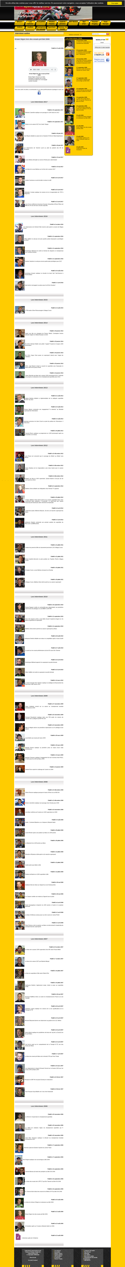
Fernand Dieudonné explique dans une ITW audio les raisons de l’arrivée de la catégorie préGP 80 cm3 (44, 718)
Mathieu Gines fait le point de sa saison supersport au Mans (41, 628)
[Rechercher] (108, 34)
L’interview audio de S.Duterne (30, 1238)
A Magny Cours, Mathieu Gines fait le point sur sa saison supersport (43, 582)
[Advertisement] (102, 92)
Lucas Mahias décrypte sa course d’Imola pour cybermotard (41, 160)
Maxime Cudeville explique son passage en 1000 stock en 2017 (42, 112)
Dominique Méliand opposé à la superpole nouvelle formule (41, 662)
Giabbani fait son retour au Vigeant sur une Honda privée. (40, 885)
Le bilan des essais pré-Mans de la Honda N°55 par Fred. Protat (42, 1056)
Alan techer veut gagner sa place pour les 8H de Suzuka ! (40, 285)
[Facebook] (39, 94)
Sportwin (86, 1253)
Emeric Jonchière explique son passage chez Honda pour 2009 (42, 803)
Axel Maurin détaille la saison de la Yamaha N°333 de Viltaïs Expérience (43, 136)
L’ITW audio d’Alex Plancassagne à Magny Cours (38, 310)
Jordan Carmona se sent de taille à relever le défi (38, 180)
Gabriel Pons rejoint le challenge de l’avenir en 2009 (39, 769)
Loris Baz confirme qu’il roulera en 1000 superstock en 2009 (41, 812)
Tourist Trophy (58, 1259)
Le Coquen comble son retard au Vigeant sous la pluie (39, 896)
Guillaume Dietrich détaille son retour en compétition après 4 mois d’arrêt (44, 638)
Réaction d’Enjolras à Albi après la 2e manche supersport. (40, 854)
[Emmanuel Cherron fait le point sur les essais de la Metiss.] (20, 1195)
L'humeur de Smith (89, 1250)
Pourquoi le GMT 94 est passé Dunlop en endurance (39, 1079)
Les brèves (57, 1250)
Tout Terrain (87, 1252)
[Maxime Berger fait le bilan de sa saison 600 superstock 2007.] (19, 966)
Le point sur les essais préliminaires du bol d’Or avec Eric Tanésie (42, 650)
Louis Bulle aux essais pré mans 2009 (35, 738)
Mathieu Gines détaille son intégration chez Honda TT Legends (42, 488)
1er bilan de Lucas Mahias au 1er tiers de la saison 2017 (40, 169)
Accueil (30, 1260)
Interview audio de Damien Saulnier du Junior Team (37, 1147)
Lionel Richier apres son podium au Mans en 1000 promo (40, 832)
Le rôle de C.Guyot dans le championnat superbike (38, 1117)
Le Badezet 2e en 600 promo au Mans (35, 843)
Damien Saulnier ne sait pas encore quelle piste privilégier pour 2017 (43, 261)
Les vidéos (87, 1254)
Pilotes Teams (58, 1253)
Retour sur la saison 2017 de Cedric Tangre (36, 124)
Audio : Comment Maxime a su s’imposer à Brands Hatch (40, 822)
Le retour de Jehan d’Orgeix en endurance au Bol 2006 (39, 1202)
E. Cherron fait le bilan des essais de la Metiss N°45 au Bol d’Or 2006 (43, 1191)
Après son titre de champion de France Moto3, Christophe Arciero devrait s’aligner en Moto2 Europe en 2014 (44, 334)
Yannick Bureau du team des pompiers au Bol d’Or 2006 (40, 1171)
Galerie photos (58, 1254)
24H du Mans (58, 1256)
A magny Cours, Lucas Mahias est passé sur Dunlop (39, 570)
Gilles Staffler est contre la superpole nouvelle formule (39, 672)
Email (102, 42)
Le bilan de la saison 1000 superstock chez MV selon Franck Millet (43, 949)
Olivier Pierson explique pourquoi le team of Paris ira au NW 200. (42, 792)
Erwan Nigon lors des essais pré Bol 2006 (36, 1214)
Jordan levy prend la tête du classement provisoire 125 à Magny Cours (44, 547)
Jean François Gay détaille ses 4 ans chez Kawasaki (39, 1091)
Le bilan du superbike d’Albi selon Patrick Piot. (37, 973)
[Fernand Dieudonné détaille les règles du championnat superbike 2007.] (20, 1131)
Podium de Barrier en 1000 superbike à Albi (36, 874)
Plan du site (33, 1257)
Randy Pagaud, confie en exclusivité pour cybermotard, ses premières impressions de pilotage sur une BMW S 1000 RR (44, 608)
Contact (35, 1260)
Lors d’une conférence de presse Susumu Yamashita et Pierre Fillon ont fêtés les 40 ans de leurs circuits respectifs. (44, 204)
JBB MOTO (87, 1260)
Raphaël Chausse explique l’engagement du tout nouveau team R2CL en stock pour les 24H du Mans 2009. (44, 758)
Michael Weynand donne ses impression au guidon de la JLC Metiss (43, 1020)
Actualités (57, 1252)
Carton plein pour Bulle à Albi (33, 865)
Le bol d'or (57, 1257)
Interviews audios (22, 33)
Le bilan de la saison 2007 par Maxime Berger (37, 961)
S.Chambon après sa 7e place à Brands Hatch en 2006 (39, 1226)
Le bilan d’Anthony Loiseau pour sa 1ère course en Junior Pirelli (42, 915)
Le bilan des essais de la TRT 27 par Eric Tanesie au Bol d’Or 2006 (43, 1181)
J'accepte (114, 3)
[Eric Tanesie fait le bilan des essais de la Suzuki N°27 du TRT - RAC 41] (20, 1184)
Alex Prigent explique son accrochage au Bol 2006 (36, 1159)
